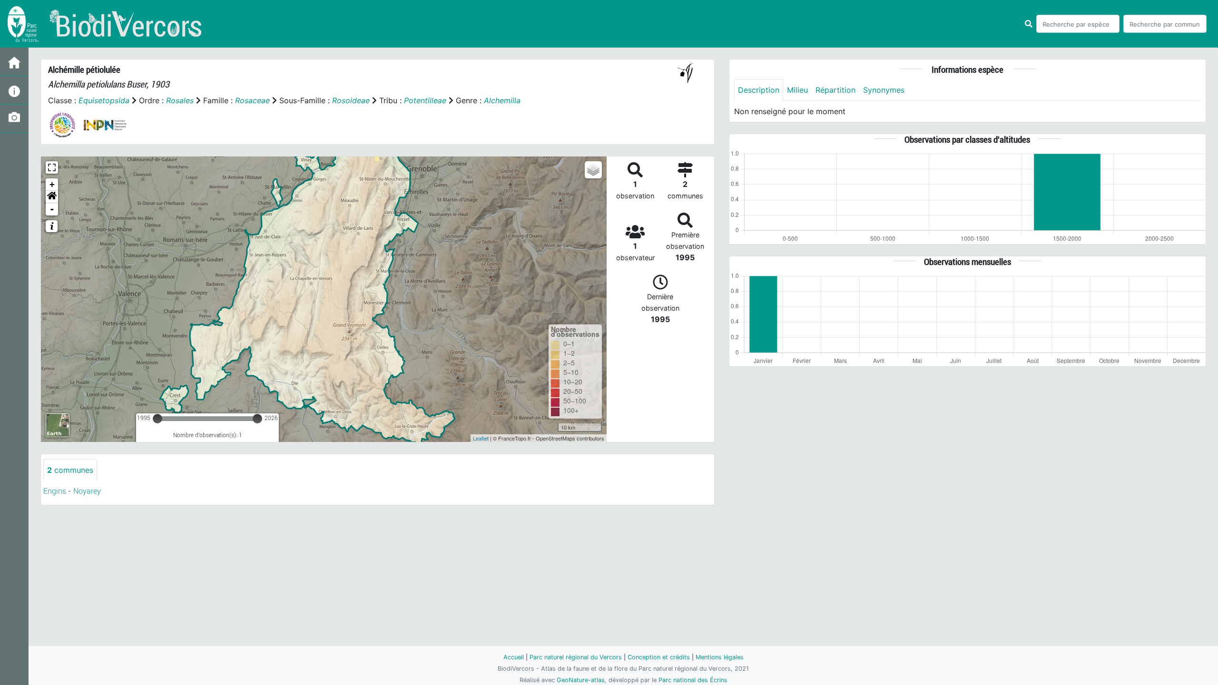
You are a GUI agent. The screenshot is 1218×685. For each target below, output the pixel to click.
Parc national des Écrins (692, 680)
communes (70, 470)
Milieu (797, 90)
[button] (52, 197)
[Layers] (593, 169)
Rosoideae (351, 100)
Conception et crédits (659, 657)
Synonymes (883, 90)
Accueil (513, 657)
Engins (54, 491)
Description (758, 90)
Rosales (180, 100)
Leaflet (481, 438)
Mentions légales (720, 657)
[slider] (157, 418)
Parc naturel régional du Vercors (576, 657)
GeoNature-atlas (581, 680)
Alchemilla (502, 100)
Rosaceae (252, 100)
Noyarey (87, 491)
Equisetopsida (104, 100)
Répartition (835, 90)
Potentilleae (425, 100)
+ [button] (52, 184)
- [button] (52, 209)
